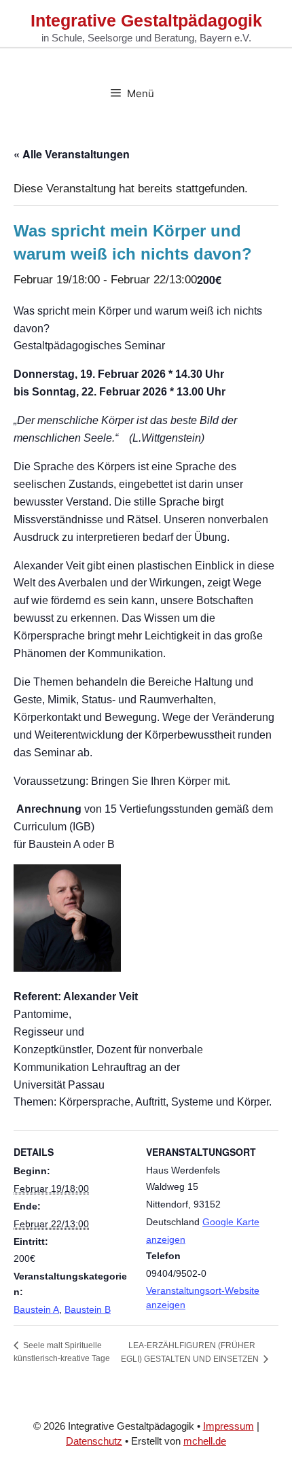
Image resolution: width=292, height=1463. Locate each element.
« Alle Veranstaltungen (72, 154)
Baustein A (36, 1309)
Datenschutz (94, 1441)
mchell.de (204, 1441)
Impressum (228, 1426)
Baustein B (88, 1309)
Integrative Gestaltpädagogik (146, 20)
